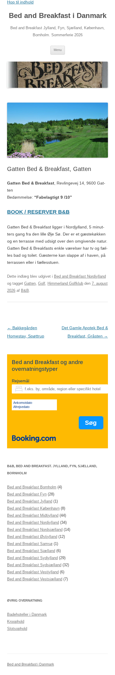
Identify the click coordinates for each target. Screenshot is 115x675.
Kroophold (15, 621)
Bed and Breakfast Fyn (27, 494)
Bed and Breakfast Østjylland (32, 536)
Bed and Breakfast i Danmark (57, 15)
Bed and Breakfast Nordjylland (80, 276)
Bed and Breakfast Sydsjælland (34, 565)
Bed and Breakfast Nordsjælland (35, 529)
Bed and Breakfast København (33, 508)
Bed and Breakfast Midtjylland (32, 515)
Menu (58, 50)
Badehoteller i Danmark (27, 614)
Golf (41, 283)
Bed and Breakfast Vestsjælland (34, 579)
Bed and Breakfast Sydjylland (32, 558)
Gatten (30, 283)
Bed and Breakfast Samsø (29, 543)
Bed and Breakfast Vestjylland (33, 572)
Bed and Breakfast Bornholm (31, 487)
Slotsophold (17, 628)
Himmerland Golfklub (65, 283)
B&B (25, 290)
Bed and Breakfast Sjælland (31, 551)
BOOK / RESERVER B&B (38, 212)
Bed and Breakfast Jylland (29, 501)
